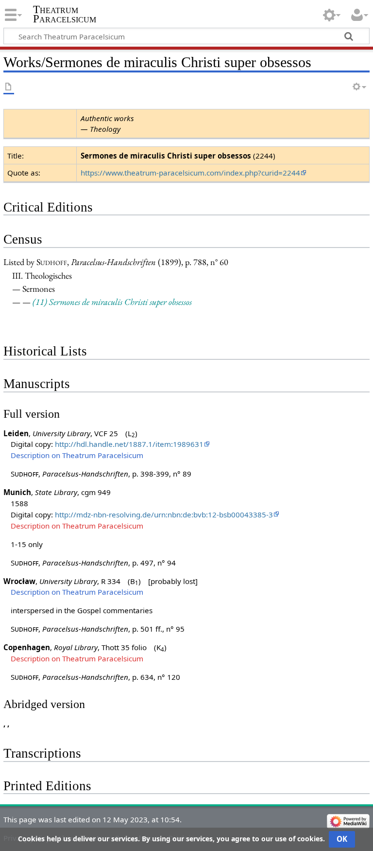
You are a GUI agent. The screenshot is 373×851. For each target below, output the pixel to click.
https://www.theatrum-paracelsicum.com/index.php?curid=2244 (190, 172)
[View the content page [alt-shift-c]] (8, 87)
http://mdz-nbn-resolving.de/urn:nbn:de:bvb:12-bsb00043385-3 (164, 514)
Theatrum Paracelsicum (64, 14)
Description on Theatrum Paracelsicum (77, 455)
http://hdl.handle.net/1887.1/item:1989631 (129, 444)
